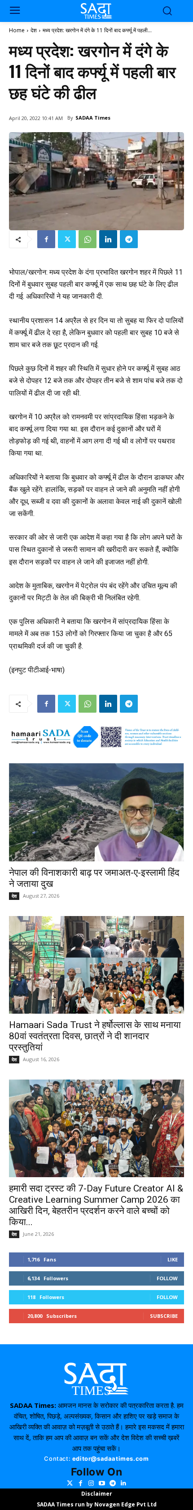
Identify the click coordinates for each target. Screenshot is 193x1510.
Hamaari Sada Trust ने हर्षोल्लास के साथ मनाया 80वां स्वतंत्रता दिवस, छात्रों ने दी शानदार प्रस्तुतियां (95, 1036)
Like (172, 1259)
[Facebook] (46, 239)
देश (34, 30)
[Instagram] (91, 1483)
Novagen (107, 1504)
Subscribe (164, 1315)
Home (17, 30)
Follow (167, 1278)
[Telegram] (129, 239)
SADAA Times (92, 117)
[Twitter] (67, 239)
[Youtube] (102, 1483)
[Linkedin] (108, 239)
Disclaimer (96, 1493)
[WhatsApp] (87, 239)
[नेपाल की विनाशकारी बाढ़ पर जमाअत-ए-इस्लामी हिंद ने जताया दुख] (96, 812)
